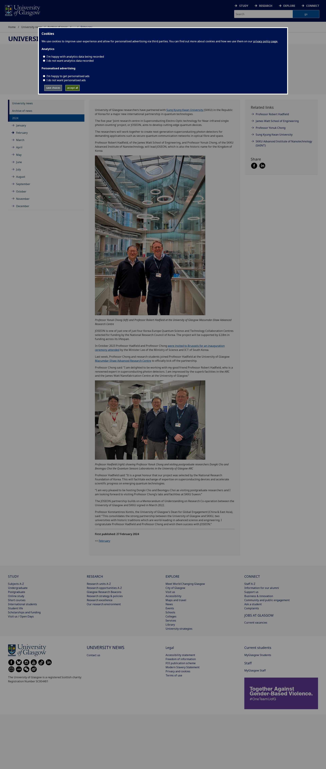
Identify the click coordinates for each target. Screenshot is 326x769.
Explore (289, 6)
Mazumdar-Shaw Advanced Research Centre (123, 361)
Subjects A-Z (16, 584)
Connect (312, 6)
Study (243, 6)
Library (170, 624)
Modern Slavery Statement (183, 667)
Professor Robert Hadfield (272, 114)
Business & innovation (258, 596)
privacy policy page (265, 41)
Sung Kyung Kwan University (185, 110)
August (20, 177)
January (21, 125)
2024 (15, 118)
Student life (15, 608)
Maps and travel (176, 600)
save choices (53, 87)
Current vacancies (255, 622)
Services (171, 620)
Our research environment (104, 604)
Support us (251, 592)
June (19, 162)
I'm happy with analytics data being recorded (75, 56)
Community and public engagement (267, 600)
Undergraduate (18, 588)
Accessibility (173, 596)
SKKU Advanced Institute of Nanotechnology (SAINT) (284, 143)
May (19, 155)
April (19, 147)
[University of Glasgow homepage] (22, 10)
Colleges (171, 616)
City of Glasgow (175, 588)
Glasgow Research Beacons (104, 592)
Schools (170, 612)
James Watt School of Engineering (277, 121)
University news (31, 27)
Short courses (16, 600)
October (21, 191)
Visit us (170, 592)
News (169, 604)
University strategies (179, 629)
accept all (72, 87)
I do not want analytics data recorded (70, 61)
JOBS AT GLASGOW (259, 615)
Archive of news (22, 111)
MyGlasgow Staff (255, 670)
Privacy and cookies (178, 671)
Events (170, 608)
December (22, 206)
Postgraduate (16, 592)
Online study (16, 596)
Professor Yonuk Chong (270, 128)
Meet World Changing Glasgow (185, 584)
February (22, 133)
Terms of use (174, 675)
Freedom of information (181, 659)
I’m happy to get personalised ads (68, 76)
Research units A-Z (99, 584)
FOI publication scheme (181, 663)
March (20, 140)
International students (22, 604)
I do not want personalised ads (66, 80)
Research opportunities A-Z (104, 588)
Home (12, 27)
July (18, 169)
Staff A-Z (249, 584)
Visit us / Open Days (21, 616)
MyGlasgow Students (257, 655)
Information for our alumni (261, 588)
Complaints (251, 608)
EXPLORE (172, 576)
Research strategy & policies (105, 596)
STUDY (13, 576)
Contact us (93, 655)
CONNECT (252, 576)
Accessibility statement (180, 655)
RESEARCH (95, 576)
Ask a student (253, 604)
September (23, 184)
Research (265, 6)
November (23, 199)
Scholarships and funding (24, 612)
